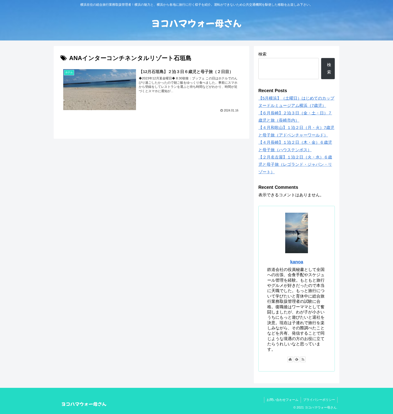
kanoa (296, 261)
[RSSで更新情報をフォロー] (303, 359)
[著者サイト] (290, 359)
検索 (262, 54)
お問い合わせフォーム (282, 399)
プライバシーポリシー (319, 399)
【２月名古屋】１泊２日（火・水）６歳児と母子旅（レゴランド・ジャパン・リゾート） (295, 164)
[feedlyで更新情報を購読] (296, 359)
